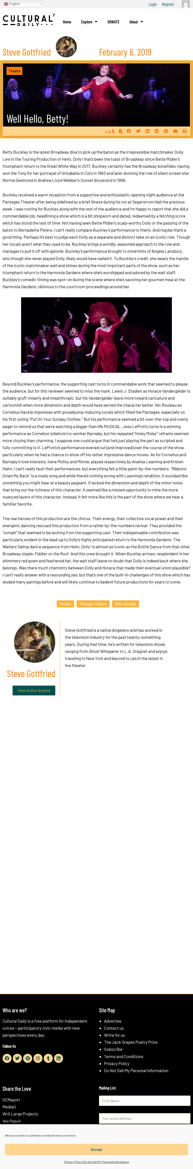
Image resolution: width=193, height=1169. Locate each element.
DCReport (11, 1099)
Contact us (114, 1027)
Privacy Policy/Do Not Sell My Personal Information (96, 1161)
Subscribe (113, 1049)
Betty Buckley (125, 603)
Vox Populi (12, 1120)
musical (65, 603)
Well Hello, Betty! (38, 118)
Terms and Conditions (123, 1056)
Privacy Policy (116, 1063)
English (14, 4)
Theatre (14, 70)
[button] (128, 131)
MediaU (9, 1106)
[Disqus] (96, 776)
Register (168, 4)
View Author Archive (34, 690)
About (133, 21)
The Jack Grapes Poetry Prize (131, 1042)
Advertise (112, 1020)
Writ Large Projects (20, 1113)
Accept (97, 1149)
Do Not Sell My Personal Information (136, 1070)
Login (153, 4)
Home (67, 21)
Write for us (114, 1034)
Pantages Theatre (93, 603)
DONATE (113, 21)
